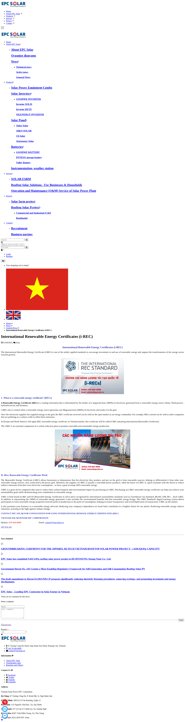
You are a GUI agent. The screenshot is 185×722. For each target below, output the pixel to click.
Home (8, 11)
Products (9, 16)
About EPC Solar (13, 14)
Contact (9, 23)
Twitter (11, 677)
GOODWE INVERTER (28, 99)
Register (9, 256)
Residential (21, 218)
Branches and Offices (14, 665)
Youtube (11, 680)
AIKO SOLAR (24, 130)
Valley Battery (23, 162)
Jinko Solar (22, 125)
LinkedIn (12, 682)
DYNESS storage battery (29, 157)
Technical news (23, 67)
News (8, 326)
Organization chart (13, 663)
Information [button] (6, 656)
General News (23, 77)
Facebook (11, 675)
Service (9, 18)
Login (8, 254)
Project (9, 21)
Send (181, 620)
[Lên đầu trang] (2, 720)
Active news (22, 72)
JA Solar (20, 136)
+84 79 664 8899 (14, 648)
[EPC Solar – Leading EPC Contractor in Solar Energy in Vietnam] (2, 587)
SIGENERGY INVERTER (30, 114)
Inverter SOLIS (24, 104)
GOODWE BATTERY (28, 152)
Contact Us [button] (6, 670)
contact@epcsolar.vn (54, 522)
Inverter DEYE (24, 109)
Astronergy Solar (25, 141)
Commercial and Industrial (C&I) (33, 213)
